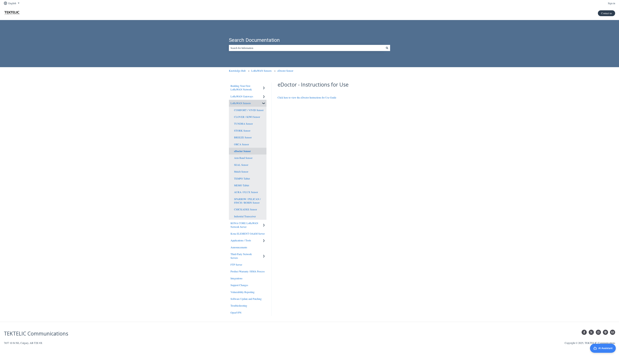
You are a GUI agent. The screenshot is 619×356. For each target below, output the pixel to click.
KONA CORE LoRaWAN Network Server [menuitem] (244, 224)
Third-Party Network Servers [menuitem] (241, 255)
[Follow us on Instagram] (598, 332)
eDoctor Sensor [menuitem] (242, 151)
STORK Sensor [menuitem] (242, 130)
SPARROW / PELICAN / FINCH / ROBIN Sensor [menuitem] (247, 200)
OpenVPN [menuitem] (236, 312)
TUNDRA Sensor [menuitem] (243, 123)
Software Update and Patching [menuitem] (246, 298)
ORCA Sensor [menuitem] (241, 144)
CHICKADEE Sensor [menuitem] (245, 209)
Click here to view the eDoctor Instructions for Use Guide (307, 97)
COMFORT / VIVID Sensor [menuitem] (249, 110)
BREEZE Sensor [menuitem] (243, 137)
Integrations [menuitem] (236, 278)
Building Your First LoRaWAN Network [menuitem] (241, 87)
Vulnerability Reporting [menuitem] (243, 292)
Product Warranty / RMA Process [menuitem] (248, 271)
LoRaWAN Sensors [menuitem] (241, 103)
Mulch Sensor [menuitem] (241, 171)
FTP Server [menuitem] (236, 264)
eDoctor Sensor (285, 70)
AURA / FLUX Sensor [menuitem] (246, 192)
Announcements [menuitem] (239, 247)
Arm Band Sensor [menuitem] (243, 158)
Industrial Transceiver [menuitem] (245, 216)
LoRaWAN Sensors (261, 70)
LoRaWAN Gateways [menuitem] (242, 96)
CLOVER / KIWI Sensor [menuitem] (247, 117)
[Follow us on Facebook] (584, 332)
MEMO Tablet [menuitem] (241, 185)
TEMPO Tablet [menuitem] (242, 178)
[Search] (387, 48)
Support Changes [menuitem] (239, 285)
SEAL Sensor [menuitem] (241, 164)
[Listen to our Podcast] (605, 332)
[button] (263, 86)
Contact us (606, 13)
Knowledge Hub (237, 70)
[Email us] (612, 332)
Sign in (611, 3)
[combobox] (306, 48)
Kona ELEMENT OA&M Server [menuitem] (248, 233)
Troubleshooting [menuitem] (239, 305)
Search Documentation (254, 40)
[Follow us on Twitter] (591, 332)
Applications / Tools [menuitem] (241, 240)
